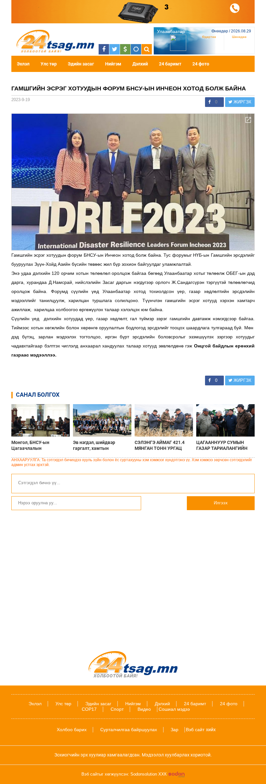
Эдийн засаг (81, 63)
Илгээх (221, 502)
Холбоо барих (72, 729)
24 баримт (170, 63)
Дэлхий (140, 63)
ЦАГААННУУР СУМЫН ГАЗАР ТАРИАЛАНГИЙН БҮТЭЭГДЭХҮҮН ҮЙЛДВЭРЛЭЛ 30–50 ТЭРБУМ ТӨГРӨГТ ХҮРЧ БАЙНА (222, 445)
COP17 (89, 709)
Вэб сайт (195, 729)
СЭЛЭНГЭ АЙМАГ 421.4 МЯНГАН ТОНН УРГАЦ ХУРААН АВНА (160, 445)
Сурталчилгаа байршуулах (128, 729)
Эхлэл (23, 63)
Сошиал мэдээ (174, 709)
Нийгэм (113, 63)
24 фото (200, 63)
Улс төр (49, 63)
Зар (174, 729)
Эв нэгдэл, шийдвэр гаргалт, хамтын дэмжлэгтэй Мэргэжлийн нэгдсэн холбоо (100, 445)
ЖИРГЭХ (241, 101)
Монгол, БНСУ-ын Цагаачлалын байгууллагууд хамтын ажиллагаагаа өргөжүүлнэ (40, 445)
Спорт (117, 709)
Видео (144, 709)
